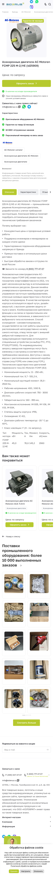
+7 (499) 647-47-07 (13, 775)
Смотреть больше (26, 722)
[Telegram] (31, 1)
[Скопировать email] (19, 106)
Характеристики (28, 192)
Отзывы (45, 192)
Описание (9, 192)
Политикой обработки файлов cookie (26, 866)
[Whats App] (36, 1)
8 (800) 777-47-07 (35, 269)
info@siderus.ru (9, 107)
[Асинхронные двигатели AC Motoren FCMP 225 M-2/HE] (27, 37)
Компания (7, 822)
